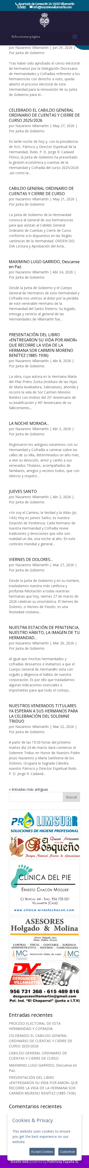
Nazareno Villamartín (32, 47)
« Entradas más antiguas (28, 789)
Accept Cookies (42, 1152)
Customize (67, 1152)
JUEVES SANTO (23, 491)
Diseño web (20, 1162)
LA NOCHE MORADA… (29, 423)
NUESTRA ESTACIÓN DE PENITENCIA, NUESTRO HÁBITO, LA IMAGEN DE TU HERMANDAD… (44, 633)
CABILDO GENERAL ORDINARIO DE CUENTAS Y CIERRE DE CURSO (41, 191)
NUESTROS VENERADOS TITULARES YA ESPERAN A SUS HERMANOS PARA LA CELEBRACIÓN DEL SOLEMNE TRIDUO (43, 713)
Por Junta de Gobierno (26, 52)
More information (40, 1141)
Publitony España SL (63, 1162)
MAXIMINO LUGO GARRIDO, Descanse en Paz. (44, 264)
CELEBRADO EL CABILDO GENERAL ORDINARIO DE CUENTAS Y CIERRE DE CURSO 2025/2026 (44, 115)
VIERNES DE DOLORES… (31, 559)
